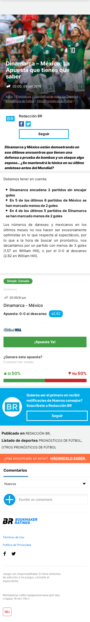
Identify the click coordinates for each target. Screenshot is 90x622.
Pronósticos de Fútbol (20, 101)
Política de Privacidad (17, 545)
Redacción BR (30, 116)
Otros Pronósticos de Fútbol (54, 101)
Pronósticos (23, 96)
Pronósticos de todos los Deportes (56, 96)
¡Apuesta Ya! (45, 342)
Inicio (9, 96)
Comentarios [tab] (15, 470)
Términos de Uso (13, 537)
